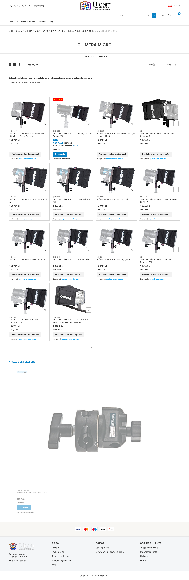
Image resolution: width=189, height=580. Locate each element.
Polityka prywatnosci (62, 560)
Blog (54, 564)
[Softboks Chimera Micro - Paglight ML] (116, 239)
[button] (154, 15)
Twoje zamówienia (149, 547)
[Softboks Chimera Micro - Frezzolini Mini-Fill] (72, 178)
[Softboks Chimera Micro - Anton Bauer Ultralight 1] (160, 113)
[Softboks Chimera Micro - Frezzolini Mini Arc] (29, 178)
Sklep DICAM (15, 31)
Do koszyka (60, 154)
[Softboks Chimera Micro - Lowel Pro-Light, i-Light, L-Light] (116, 113)
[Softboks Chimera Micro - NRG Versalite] (72, 238)
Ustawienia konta (148, 552)
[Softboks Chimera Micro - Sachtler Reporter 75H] (29, 299)
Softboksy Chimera (87, 31)
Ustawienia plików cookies (109, 552)
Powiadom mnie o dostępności (25, 154)
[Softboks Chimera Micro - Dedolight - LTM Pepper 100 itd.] (72, 113)
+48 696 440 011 (20, 6)
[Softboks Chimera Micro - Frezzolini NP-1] (116, 178)
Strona (91, 347)
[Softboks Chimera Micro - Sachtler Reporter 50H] (160, 238)
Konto (143, 560)
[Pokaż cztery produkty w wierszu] (19, 64)
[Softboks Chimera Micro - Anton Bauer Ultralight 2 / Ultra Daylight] (29, 113)
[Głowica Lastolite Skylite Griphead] (94, 429)
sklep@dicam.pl (38, 6)
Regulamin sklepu (60, 556)
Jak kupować (102, 547)
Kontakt (55, 547)
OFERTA (28, 31)
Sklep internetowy (93, 575)
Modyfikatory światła (47, 31)
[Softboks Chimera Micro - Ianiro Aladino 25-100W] (160, 178)
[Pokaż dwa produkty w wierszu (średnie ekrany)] (10, 64)
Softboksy (68, 31)
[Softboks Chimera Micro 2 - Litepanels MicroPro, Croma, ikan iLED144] (72, 299)
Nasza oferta (58, 552)
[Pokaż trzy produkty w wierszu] (14, 64)
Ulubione (144, 556)
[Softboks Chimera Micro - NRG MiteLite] (29, 239)
